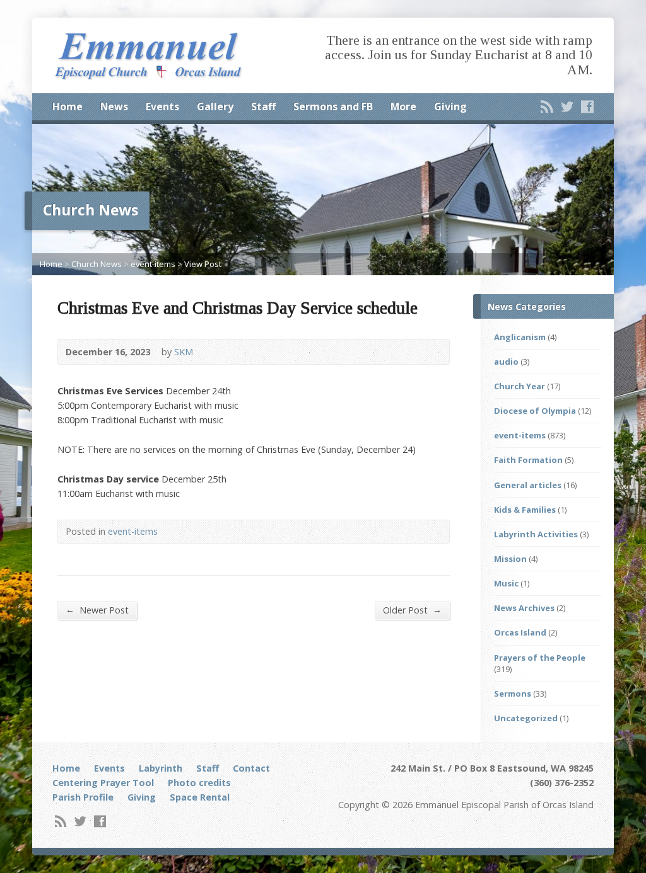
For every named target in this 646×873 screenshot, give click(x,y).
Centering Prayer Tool (103, 783)
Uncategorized (526, 718)
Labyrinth (160, 768)
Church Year (519, 386)
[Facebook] (587, 106)
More (403, 106)
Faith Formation (528, 459)
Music (506, 583)
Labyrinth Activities (536, 534)
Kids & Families (525, 509)
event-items (153, 264)
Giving (450, 106)
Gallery (215, 106)
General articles (527, 485)
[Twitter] (567, 106)
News (114, 106)
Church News (96, 264)
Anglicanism (520, 337)
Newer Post (97, 609)
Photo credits (199, 783)
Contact (251, 768)
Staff (263, 106)
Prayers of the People (539, 657)
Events (162, 106)
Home (67, 106)
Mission (510, 558)
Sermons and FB (333, 106)
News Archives (524, 607)
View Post (202, 264)
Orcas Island (520, 632)
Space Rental (200, 797)
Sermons (512, 693)
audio (506, 361)
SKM (183, 352)
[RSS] (547, 106)
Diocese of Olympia (535, 410)
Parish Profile (83, 797)
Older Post (412, 609)
